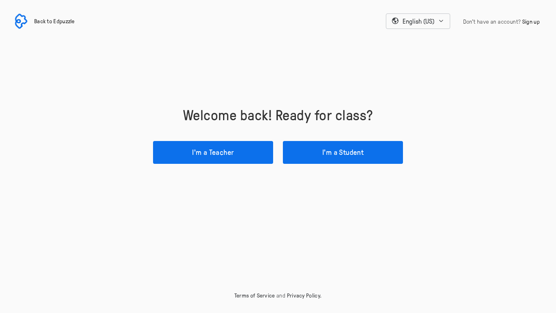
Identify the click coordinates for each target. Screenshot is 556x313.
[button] (418, 21)
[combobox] (418, 21)
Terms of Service (254, 295)
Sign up (531, 21)
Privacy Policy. (304, 295)
